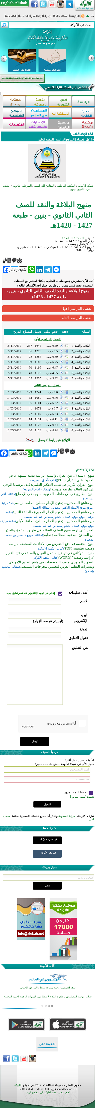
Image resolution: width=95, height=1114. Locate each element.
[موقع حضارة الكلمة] (83, 113)
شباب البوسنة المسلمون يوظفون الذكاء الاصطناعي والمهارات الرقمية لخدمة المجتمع (48, 996)
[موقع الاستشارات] (60, 113)
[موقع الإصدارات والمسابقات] (37, 124)
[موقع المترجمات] (14, 124)
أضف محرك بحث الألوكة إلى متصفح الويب (47, 1092)
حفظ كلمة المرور (75, 792)
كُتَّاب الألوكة (47, 966)
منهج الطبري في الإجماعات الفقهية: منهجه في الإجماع (55, 494)
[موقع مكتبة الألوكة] (83, 124)
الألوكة (18, 1085)
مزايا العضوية (66, 816)
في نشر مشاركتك (48, 839)
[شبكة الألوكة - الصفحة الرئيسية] (74, 17)
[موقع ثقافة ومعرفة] (37, 101)
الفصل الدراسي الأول (77, 308)
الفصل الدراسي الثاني (76, 318)
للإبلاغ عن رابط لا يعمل (54, 440)
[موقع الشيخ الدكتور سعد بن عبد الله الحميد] (47, 40)
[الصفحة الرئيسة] (92, 17)
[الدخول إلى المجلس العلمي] (65, 87)
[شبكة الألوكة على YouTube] (52, 4)
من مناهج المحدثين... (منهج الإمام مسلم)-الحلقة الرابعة (54, 503)
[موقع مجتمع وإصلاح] (14, 101)
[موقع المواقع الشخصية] (14, 113)
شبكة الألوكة (85, 185)
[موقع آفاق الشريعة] (60, 101)
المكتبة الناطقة (73, 238)
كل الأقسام (83, 139)
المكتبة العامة (46, 139)
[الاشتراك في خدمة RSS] (82, 17)
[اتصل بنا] (10, 17)
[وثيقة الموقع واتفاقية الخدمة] (34, 17)
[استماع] (61, 346)
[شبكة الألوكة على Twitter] (43, 4)
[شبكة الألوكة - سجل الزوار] (59, 17)
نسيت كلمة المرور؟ (82, 796)
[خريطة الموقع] (87, 17)
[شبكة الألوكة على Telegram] (69, 4)
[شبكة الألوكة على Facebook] (34, 4)
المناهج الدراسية (64, 139)
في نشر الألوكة (48, 852)
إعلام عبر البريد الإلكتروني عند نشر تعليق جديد (31, 593)
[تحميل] (66, 346)
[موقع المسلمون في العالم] (37, 113)
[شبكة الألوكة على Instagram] (60, 4)
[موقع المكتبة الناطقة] (60, 124)
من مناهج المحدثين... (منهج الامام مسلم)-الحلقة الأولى (55, 521)
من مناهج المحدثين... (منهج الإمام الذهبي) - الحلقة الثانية (53, 512)
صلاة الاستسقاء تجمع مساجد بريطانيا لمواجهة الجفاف (48, 987)
